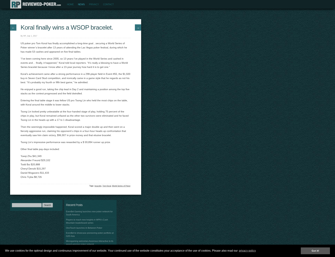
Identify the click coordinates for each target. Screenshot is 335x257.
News (81, 4)
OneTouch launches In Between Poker (84, 228)
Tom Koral (106, 186)
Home (70, 4)
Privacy (94, 4)
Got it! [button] (315, 250)
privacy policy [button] (247, 250)
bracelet (98, 186)
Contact (108, 4)
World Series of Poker (121, 186)
